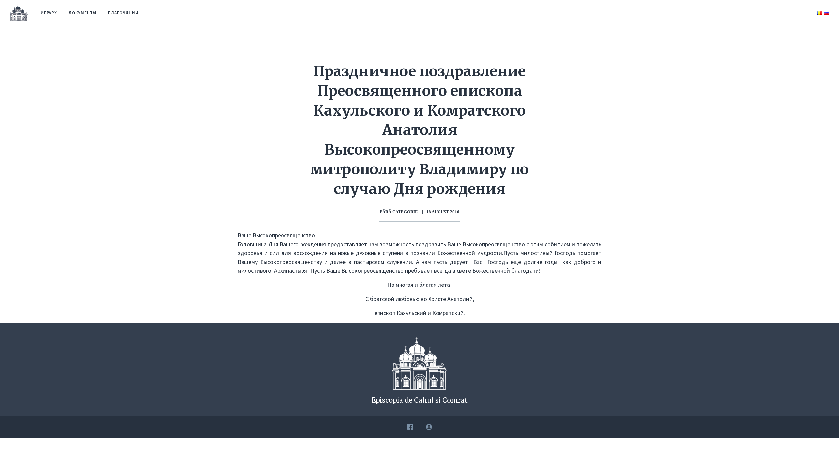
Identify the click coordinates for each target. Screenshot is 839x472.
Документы (82, 13)
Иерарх (49, 13)
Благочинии (123, 13)
